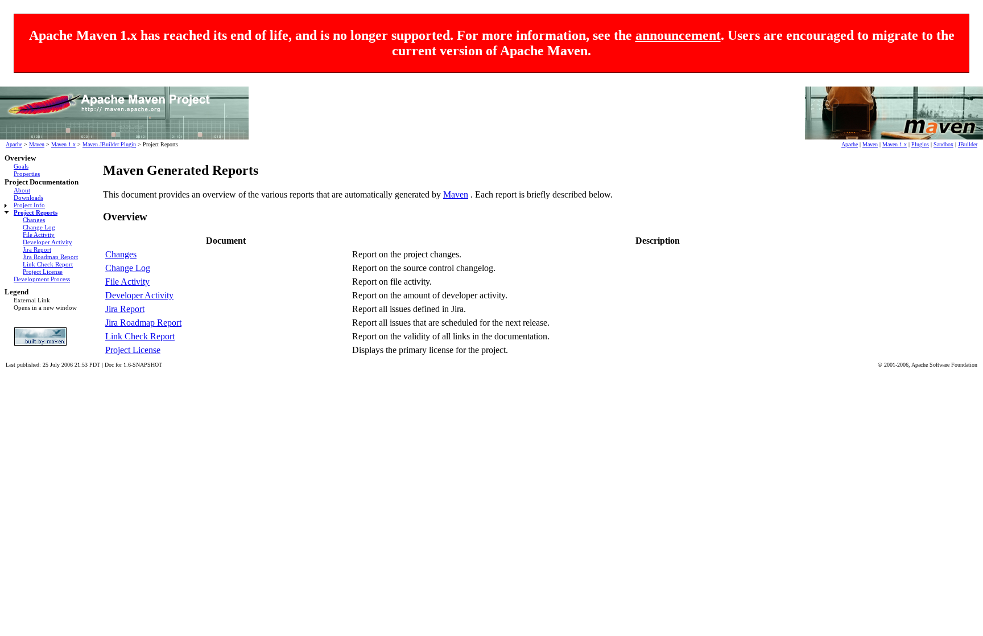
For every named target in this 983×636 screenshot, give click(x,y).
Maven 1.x (63, 144)
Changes (34, 219)
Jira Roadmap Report (50, 256)
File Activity (39, 234)
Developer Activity (47, 242)
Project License (43, 271)
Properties (27, 173)
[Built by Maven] (44, 336)
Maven (36, 144)
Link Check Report (48, 264)
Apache (14, 144)
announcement (678, 35)
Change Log (39, 227)
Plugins (920, 144)
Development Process (42, 279)
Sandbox (943, 144)
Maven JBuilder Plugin (109, 144)
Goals (21, 166)
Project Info (29, 205)
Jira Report (37, 249)
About (22, 190)
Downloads (28, 197)
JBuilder (967, 144)
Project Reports (35, 212)
